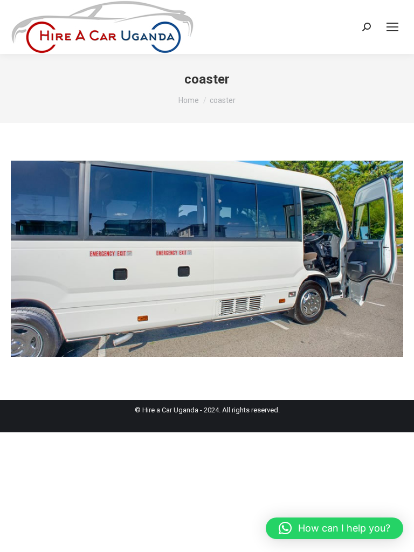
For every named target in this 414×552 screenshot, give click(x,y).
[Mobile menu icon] (392, 27)
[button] (334, 528)
